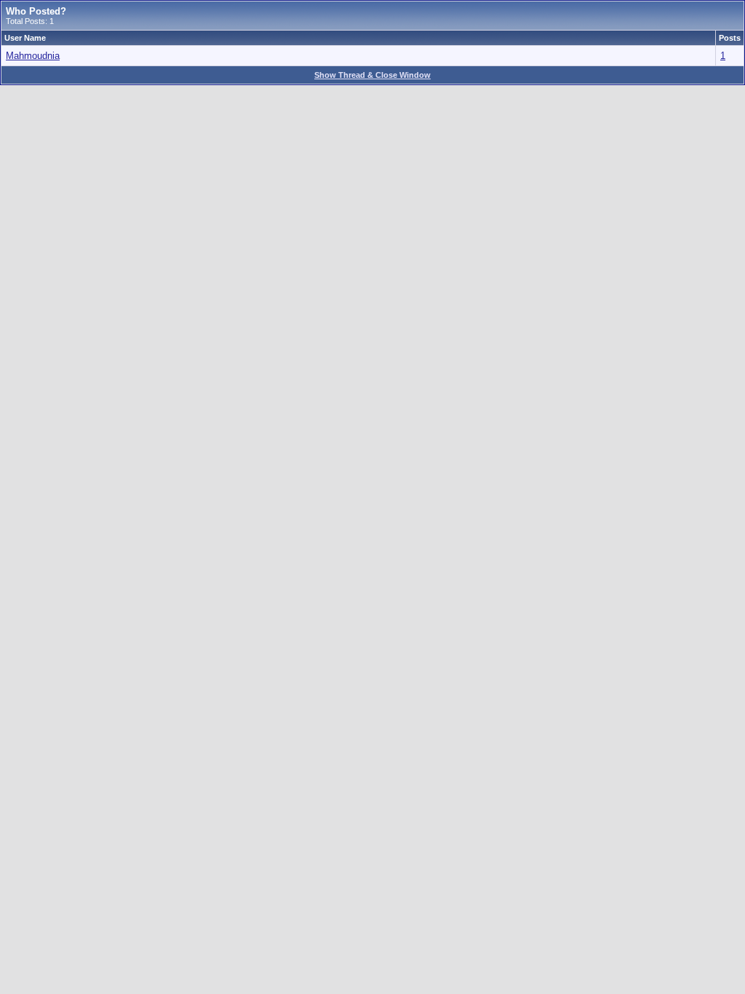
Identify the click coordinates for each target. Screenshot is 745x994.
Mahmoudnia (33, 55)
